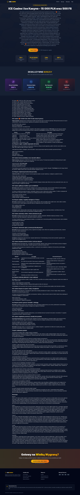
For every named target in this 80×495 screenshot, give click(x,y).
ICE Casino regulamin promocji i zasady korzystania (22, 116)
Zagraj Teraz (33, 50)
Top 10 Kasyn (25, 474)
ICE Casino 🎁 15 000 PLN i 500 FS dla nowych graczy (23, 100)
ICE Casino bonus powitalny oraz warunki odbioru (22, 103)
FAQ (72, 1)
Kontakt (42, 474)
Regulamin (43, 479)
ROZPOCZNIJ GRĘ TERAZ (40, 461)
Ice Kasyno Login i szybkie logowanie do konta (21, 101)
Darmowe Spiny (26, 477)
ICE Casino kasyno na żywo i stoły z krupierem (22, 113)
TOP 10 (57, 1)
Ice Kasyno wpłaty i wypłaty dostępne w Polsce (22, 107)
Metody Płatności (26, 479)
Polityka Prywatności (44, 477)
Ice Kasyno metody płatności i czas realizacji (21, 112)
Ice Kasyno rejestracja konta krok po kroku (21, 104)
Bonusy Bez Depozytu (27, 476)
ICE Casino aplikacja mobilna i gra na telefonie (21, 105)
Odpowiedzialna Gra (44, 476)
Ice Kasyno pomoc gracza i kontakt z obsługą (21, 114)
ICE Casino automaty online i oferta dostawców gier (22, 108)
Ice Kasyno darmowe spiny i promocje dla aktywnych (23, 109)
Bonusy (62, 1)
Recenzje (68, 1)
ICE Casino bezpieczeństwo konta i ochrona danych (23, 111)
